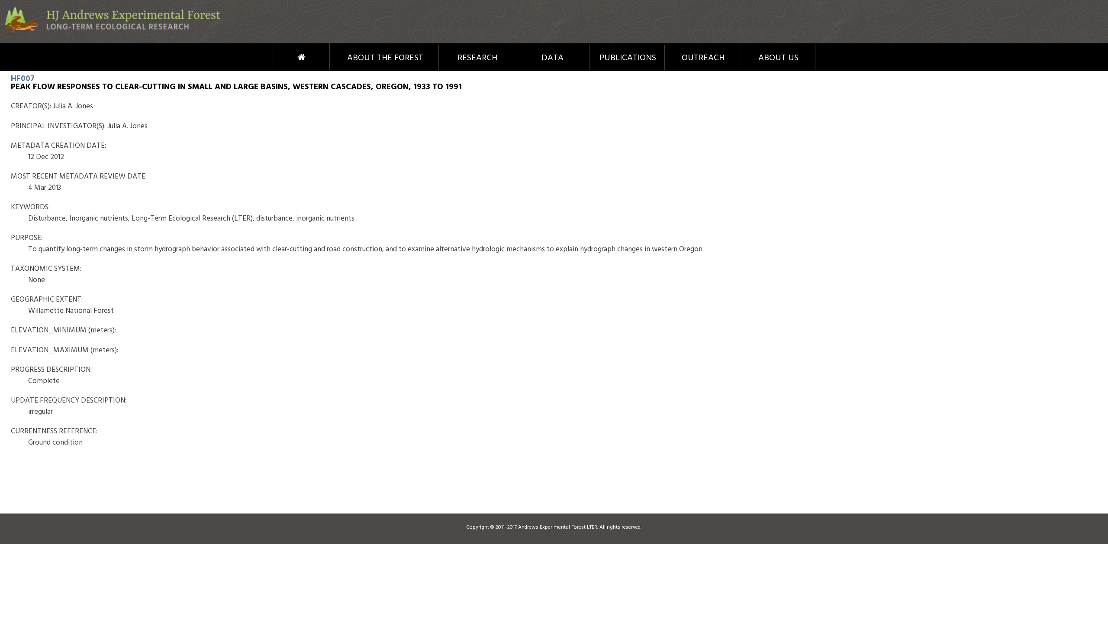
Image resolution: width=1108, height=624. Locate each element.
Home (285, 57)
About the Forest (385, 58)
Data (552, 58)
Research (477, 58)
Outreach (703, 58)
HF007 (23, 78)
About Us (778, 58)
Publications (627, 58)
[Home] (112, 31)
